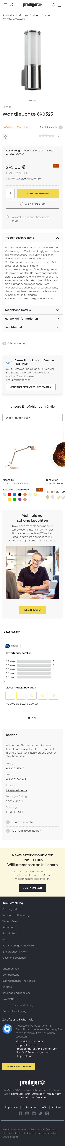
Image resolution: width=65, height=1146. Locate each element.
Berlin (27, 1094)
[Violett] (20, 499)
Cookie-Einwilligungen (15, 1011)
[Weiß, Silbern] (63, 497)
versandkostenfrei (30, 178)
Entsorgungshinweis (14, 951)
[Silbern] (4, 494)
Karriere (7, 987)
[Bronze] (47, 497)
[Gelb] (9, 499)
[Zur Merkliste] (53, 5)
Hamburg (17, 1094)
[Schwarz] (20, 494)
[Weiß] (4, 499)
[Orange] (25, 494)
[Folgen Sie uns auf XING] (47, 1113)
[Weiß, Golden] (58, 497)
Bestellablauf (10, 933)
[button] (32, 888)
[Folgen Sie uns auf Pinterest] (40, 1113)
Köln (27, 1097)
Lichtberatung (11, 974)
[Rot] (9, 494)
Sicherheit (8, 927)
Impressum (12, 1107)
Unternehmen (10, 968)
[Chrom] (30, 494)
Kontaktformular (16, 749)
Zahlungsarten (11, 909)
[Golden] (35, 494)
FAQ (4, 939)
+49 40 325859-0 (15, 768)
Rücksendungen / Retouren (18, 945)
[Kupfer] (25, 499)
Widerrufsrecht (11, 921)
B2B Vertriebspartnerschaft (18, 981)
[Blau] (14, 494)
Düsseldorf (37, 1094)
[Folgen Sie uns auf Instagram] (27, 1113)
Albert (6, 107)
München (41, 1097)
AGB (45, 1107)
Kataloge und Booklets (16, 993)
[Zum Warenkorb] (59, 5)
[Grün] (14, 499)
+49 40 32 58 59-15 (16, 779)
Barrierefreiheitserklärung (17, 1005)
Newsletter (8, 999)
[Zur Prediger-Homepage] (32, 5)
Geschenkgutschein (14, 958)
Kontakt (56, 1107)
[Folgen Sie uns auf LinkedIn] (34, 1113)
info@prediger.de (16, 790)
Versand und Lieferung (16, 915)
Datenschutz (31, 1107)
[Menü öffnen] (5, 5)
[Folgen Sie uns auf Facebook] (20, 1113)
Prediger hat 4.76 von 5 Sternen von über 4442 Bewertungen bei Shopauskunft (36, 1052)
